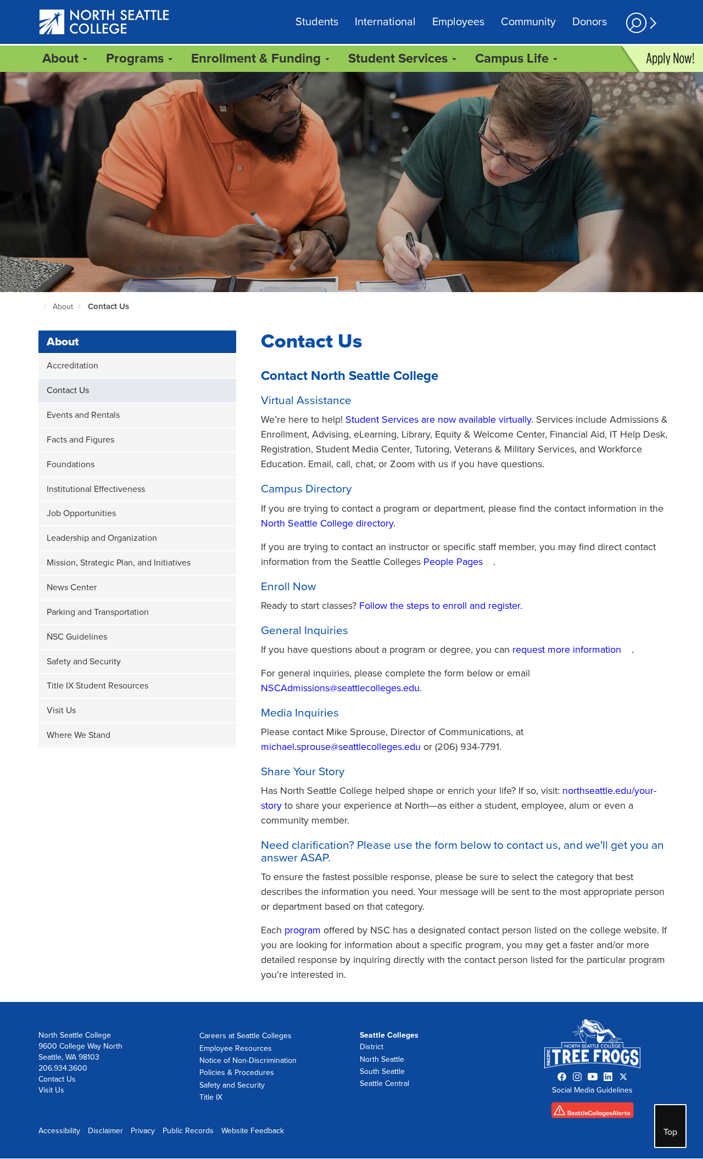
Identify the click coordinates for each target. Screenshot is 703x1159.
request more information (566, 649)
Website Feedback (252, 1130)
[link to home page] (104, 22)
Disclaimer (105, 1130)
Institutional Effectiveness (96, 489)
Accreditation (72, 365)
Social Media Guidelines (592, 1090)
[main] (351, 537)
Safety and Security (84, 661)
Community (528, 22)
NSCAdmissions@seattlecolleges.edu (340, 688)
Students (316, 22)
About (63, 306)
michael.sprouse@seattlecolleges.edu (341, 747)
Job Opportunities (81, 513)
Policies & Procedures (236, 1072)
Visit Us (61, 710)
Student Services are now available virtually (438, 419)
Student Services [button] (399, 58)
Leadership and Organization (102, 538)
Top (670, 1132)
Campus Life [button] (513, 58)
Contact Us (108, 306)
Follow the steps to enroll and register (439, 606)
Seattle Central (384, 1083)
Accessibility (59, 1130)
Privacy (143, 1130)
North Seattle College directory (327, 523)
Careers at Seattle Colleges (245, 1035)
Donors (589, 22)
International (385, 22)
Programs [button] (136, 58)
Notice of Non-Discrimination (248, 1060)
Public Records (188, 1130)
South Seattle (382, 1071)
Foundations (70, 464)
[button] (640, 22)
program (302, 930)
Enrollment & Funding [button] (257, 58)
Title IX (210, 1097)
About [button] (62, 58)
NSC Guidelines (77, 636)
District (371, 1046)
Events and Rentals (83, 415)
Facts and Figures (80, 439)
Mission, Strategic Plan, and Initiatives (119, 562)
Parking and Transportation (98, 612)
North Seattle (382, 1059)
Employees (458, 22)
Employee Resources (235, 1048)
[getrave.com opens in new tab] (592, 1112)
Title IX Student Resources (97, 685)
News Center (72, 587)
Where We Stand (78, 735)
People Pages (453, 562)
